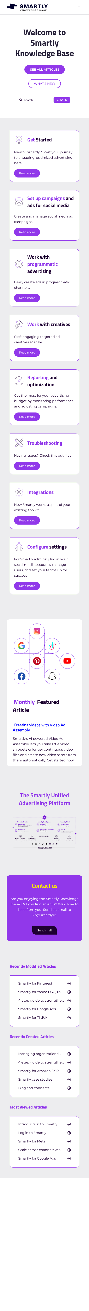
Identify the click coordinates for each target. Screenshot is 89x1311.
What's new (44, 84)
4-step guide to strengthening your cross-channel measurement (44, 1000)
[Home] (27, 7)
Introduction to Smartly (37, 1124)
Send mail (44, 930)
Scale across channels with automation (44, 1150)
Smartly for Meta (32, 1141)
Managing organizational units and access (44, 1054)
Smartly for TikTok (32, 1017)
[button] (80, 1300)
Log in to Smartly (32, 1133)
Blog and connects (33, 1088)
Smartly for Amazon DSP (38, 1071)
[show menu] (79, 7)
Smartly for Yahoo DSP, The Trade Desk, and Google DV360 (44, 992)
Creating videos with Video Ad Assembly (39, 727)
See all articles (44, 69)
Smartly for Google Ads (37, 1009)
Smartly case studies (35, 1079)
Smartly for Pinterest (35, 983)
